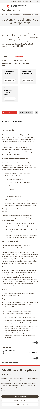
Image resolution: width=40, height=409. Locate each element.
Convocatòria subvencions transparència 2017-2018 (20, 353)
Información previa (9, 113)
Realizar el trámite (26, 113)
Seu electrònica (11, 10)
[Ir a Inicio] (2, 14)
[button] (5, 1)
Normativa (18, 121)
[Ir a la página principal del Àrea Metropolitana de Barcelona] (17, 6)
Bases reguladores (10, 351)
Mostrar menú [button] (3, 4)
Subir (33, 342)
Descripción (7, 121)
